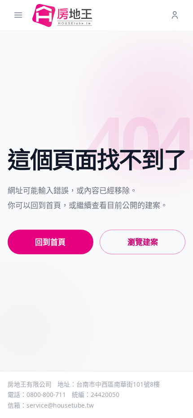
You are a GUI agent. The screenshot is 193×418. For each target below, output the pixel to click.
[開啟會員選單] (174, 15)
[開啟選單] (18, 15)
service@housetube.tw (60, 405)
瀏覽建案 (142, 242)
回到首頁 (50, 242)
